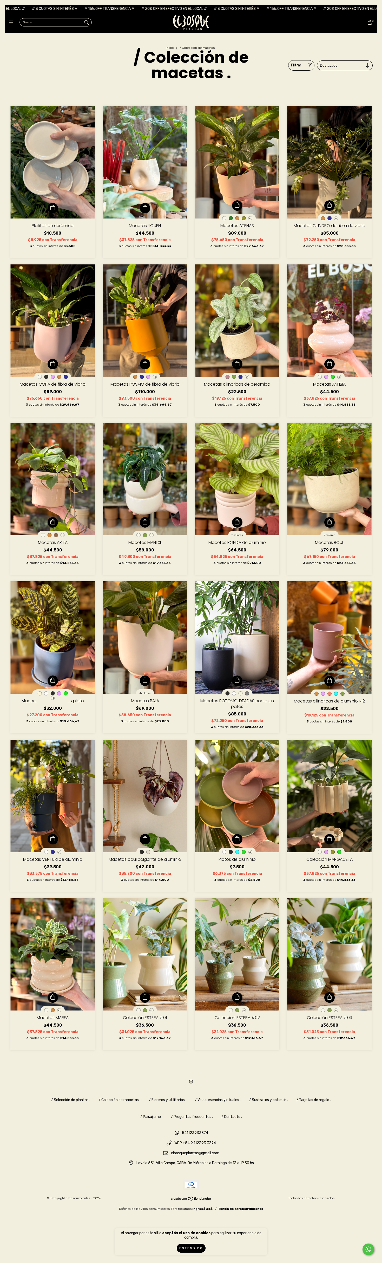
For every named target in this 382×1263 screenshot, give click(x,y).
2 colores (237, 535)
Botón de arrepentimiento (241, 1209)
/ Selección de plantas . (70, 1100)
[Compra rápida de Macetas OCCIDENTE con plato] (53, 680)
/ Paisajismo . (151, 1117)
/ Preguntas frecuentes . (192, 1117)
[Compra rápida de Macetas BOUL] (329, 522)
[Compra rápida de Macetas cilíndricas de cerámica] (237, 364)
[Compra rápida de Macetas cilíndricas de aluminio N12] (329, 681)
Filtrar (296, 65)
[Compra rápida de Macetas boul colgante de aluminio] (145, 839)
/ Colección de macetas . (119, 1100)
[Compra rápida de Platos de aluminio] (237, 839)
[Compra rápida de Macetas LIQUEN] (145, 208)
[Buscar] (86, 23)
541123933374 (195, 1133)
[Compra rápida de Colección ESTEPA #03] (329, 997)
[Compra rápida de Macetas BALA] (145, 680)
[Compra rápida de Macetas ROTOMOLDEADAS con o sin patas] (237, 680)
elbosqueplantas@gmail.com (195, 1153)
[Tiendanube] (191, 1200)
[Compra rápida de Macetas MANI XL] (145, 522)
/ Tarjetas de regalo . (314, 1100)
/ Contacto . (231, 1117)
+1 (247, 377)
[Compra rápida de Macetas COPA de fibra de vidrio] (53, 364)
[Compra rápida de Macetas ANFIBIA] (329, 364)
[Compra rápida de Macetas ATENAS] (237, 205)
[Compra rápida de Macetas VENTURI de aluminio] (53, 839)
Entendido (191, 1248)
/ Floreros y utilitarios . (167, 1100)
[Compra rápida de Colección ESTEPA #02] (237, 997)
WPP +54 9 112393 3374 (195, 1143)
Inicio (170, 48)
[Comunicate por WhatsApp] (368, 1249)
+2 (250, 218)
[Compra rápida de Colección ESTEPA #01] (145, 997)
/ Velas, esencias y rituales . (218, 1100)
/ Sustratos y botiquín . (268, 1100)
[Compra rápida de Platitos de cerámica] (53, 208)
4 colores (145, 693)
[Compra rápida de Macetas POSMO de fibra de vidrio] (145, 364)
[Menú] (12, 22)
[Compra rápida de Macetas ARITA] (53, 522)
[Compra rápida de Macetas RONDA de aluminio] (237, 522)
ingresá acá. (202, 1209)
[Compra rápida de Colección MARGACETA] (329, 839)
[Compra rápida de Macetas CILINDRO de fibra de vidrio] (329, 205)
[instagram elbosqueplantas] (191, 1081)
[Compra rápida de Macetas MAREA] (53, 997)
